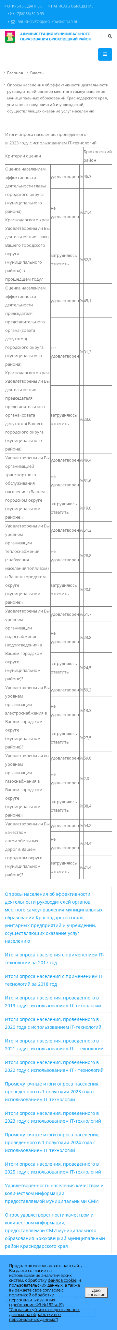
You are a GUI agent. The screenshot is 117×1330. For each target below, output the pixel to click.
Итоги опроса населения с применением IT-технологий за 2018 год (54, 980)
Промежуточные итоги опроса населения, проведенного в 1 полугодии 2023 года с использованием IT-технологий (52, 1091)
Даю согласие (96, 1292)
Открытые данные (24, 6)
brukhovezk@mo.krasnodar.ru (48, 22)
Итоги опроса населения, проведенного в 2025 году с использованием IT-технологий (53, 1168)
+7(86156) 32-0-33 (29, 13)
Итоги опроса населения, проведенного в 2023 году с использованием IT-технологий (53, 1117)
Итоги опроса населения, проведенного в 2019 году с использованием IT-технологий (53, 1002)
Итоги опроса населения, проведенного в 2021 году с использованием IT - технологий (54, 1045)
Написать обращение (72, 6)
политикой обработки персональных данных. (32, 1297)
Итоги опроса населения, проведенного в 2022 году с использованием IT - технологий (54, 1066)
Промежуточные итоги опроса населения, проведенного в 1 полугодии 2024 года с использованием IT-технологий (52, 1142)
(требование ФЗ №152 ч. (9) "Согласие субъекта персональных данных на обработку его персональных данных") (44, 1312)
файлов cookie (62, 1280)
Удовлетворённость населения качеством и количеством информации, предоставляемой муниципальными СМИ (54, 1193)
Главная (15, 72)
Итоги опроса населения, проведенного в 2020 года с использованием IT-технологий (53, 1023)
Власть (37, 72)
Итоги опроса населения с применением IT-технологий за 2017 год (54, 959)
